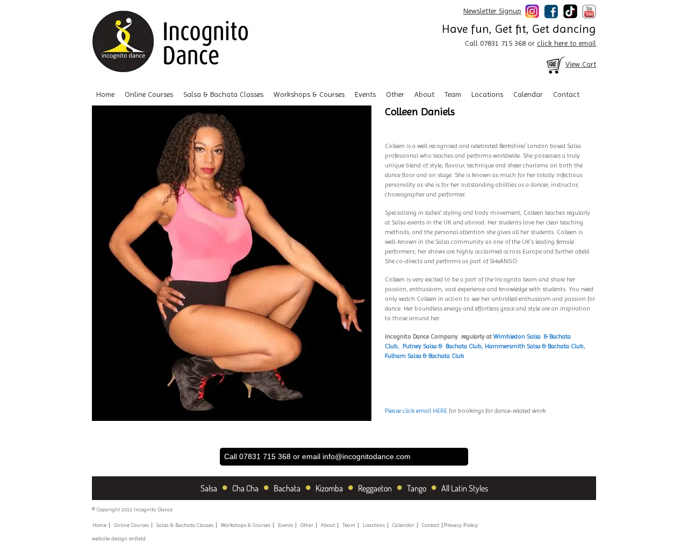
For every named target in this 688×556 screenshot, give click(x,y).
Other (395, 94)
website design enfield (119, 538)
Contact (566, 94)
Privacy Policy (461, 525)
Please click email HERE (417, 410)
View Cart (580, 64)
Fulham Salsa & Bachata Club (424, 356)
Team (453, 94)
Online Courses (149, 94)
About (424, 94)
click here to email (566, 43)
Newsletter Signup (492, 10)
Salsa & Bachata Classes (223, 94)
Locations (487, 94)
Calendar (528, 94)
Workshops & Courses (309, 94)
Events (365, 94)
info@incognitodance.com (366, 456)
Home (105, 94)
